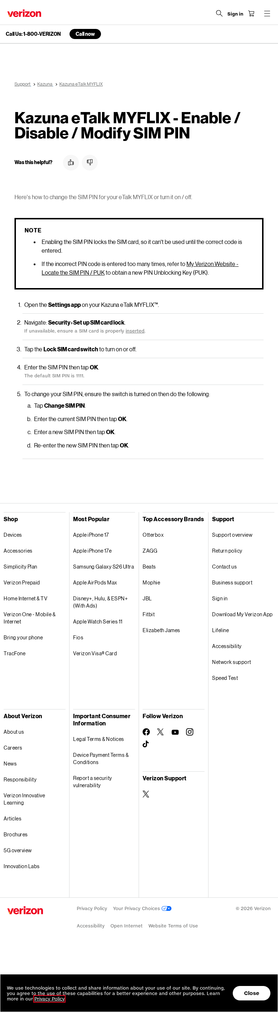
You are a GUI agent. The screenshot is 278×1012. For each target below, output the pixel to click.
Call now (85, 34)
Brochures (16, 834)
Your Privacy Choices (137, 908)
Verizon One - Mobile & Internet (29, 618)
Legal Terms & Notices (98, 739)
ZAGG (150, 551)
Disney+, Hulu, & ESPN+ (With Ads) (100, 602)
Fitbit (149, 614)
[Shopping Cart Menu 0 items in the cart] (251, 13)
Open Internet (126, 926)
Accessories (18, 551)
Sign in (220, 598)
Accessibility (227, 646)
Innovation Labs (22, 866)
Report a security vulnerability (92, 781)
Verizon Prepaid (22, 582)
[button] (71, 163)
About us (14, 732)
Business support (232, 582)
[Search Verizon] (219, 13)
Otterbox (153, 535)
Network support (231, 662)
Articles (12, 818)
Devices (13, 535)
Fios (78, 637)
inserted (135, 331)
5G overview (18, 850)
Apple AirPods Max (95, 582)
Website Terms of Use (173, 926)
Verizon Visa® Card (95, 653)
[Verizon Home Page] (24, 13)
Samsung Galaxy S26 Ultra (103, 566)
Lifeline (220, 630)
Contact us (224, 566)
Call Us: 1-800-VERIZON (33, 34)
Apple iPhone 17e (92, 551)
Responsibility (20, 779)
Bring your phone (23, 637)
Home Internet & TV (25, 598)
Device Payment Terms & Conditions (101, 758)
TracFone (14, 653)
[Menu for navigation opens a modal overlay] (267, 13)
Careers (13, 748)
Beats (149, 566)
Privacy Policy (92, 908)
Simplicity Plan (20, 566)
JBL (147, 598)
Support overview (232, 535)
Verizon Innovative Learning (24, 799)
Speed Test (225, 678)
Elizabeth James (161, 630)
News (10, 763)
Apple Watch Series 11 (98, 621)
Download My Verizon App (242, 614)
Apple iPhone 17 (91, 535)
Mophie (151, 582)
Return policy (227, 551)
